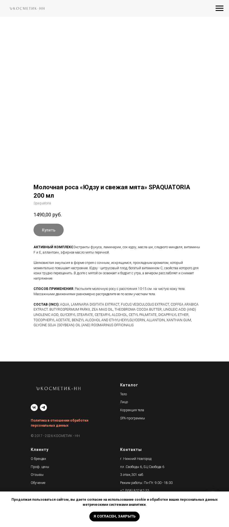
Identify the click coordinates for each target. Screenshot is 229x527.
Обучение (38, 483)
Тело (123, 394)
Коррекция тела (132, 410)
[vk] (34, 407)
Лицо (124, 402)
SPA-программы (132, 418)
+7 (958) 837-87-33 (134, 491)
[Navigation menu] (219, 8)
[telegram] (43, 407)
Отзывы (37, 475)
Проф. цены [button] (40, 467)
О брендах (38, 459)
